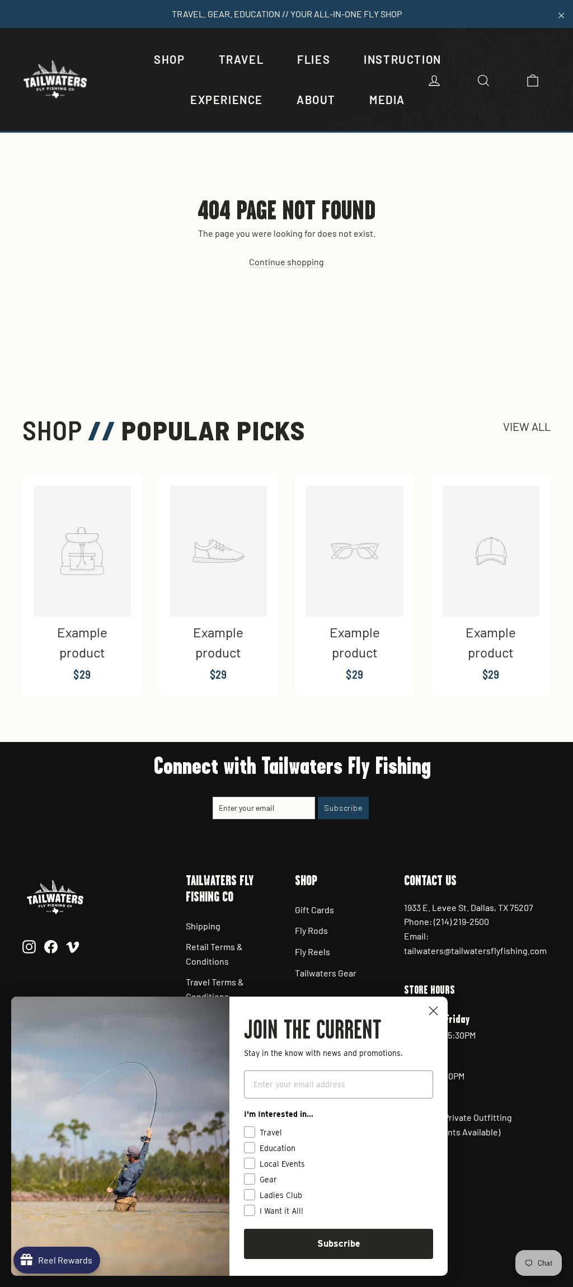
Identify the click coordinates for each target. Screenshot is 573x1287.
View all (527, 426)
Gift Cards (314, 909)
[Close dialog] (433, 1011)
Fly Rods (311, 930)
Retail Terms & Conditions (214, 953)
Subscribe (338, 1243)
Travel (241, 59)
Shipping (203, 925)
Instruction (403, 59)
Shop (169, 59)
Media (387, 99)
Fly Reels (312, 951)
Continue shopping (286, 261)
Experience (226, 99)
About (316, 99)
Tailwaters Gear (325, 972)
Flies (313, 59)
